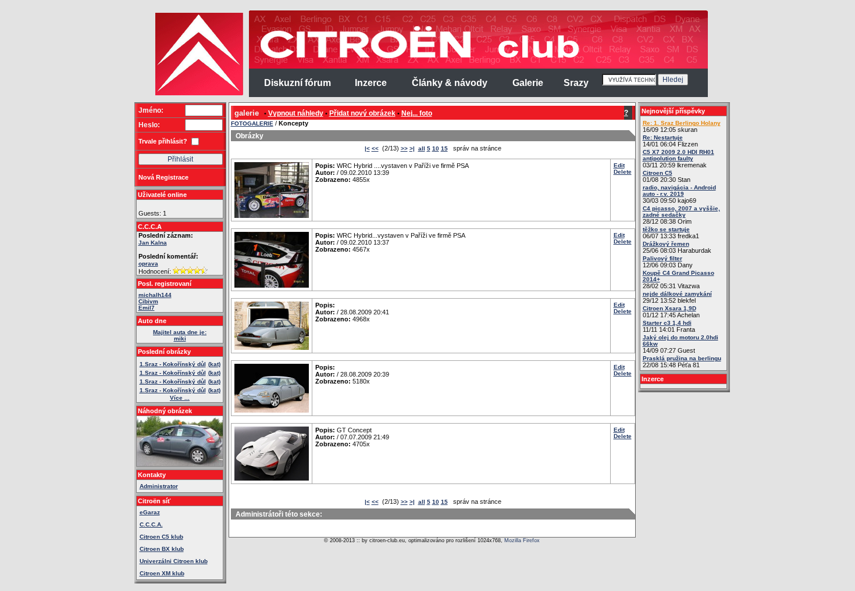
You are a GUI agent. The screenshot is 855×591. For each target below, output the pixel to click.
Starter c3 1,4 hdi (667, 323)
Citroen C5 (657, 173)
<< (375, 148)
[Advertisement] (89, 186)
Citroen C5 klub (161, 536)
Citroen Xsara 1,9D (669, 308)
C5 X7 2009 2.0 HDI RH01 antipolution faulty (678, 155)
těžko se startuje (666, 229)
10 (435, 148)
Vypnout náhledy (295, 113)
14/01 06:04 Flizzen (670, 141)
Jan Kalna (152, 242)
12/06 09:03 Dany (668, 261)
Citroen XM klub (162, 573)
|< (367, 148)
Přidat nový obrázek (362, 113)
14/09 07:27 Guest (680, 344)
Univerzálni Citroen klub (174, 561)
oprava (148, 263)
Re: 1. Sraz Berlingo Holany (682, 123)
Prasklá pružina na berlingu (682, 358)
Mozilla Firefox (522, 540)
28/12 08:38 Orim (681, 215)
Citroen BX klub (162, 549)
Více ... (180, 398)
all (421, 148)
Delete (623, 172)
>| (412, 148)
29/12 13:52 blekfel (677, 297)
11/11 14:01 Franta (669, 326)
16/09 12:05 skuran (682, 126)
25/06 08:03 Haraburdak (677, 247)
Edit (619, 165)
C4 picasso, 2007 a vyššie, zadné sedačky (681, 211)
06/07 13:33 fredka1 (671, 232)
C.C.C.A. (151, 524)
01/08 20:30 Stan (666, 176)
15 (444, 148)
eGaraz (150, 512)
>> (404, 148)
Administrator (159, 486)
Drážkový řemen (666, 244)
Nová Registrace (163, 177)
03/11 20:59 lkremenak (678, 159)
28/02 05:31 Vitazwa (678, 279)
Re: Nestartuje (663, 137)
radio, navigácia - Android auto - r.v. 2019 (679, 190)
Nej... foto (416, 113)
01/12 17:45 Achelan (671, 311)
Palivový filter (662, 258)
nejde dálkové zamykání (677, 294)
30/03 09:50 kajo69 (679, 194)
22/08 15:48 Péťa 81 (682, 361)
